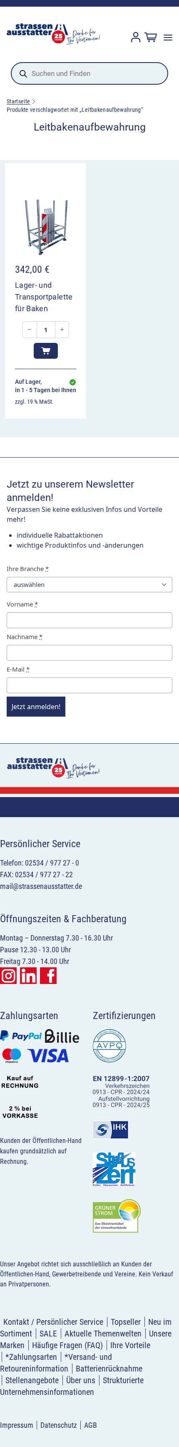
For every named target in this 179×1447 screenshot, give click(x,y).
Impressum (16, 1425)
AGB (90, 1425)
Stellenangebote (32, 1380)
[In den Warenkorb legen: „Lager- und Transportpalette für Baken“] (46, 351)
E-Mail (18, 669)
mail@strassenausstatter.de (41, 886)
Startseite (18, 101)
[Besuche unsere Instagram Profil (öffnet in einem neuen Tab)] (8, 975)
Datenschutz (58, 1425)
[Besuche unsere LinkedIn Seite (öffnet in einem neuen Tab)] (28, 975)
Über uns (80, 1380)
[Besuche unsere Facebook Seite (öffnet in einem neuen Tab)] (48, 975)
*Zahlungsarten (31, 1357)
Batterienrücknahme (109, 1369)
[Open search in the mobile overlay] (89, 73)
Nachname (24, 636)
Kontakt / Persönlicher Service (53, 1322)
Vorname (22, 604)
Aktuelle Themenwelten (103, 1334)
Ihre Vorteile (130, 1345)
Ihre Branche (28, 568)
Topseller (126, 1322)
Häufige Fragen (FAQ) (67, 1345)
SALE (48, 1334)
